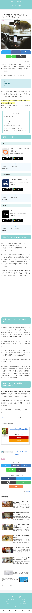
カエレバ (21, 434)
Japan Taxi (9, 121)
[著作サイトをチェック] (8, 478)
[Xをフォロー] (23, 478)
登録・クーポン (9, 116)
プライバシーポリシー (16, 606)
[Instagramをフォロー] (8, 482)
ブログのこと (23, 603)
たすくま (8, 601)
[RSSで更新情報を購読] (16, 486)
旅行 (4, 458)
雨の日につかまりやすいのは (13, 125)
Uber (8, 123)
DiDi (8, 119)
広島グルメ (23, 599)
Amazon (19, 440)
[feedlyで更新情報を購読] (23, 482)
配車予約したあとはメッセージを (14, 128)
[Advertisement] (16, 298)
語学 (8, 603)
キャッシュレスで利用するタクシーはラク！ (16, 130)
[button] (21, 56)
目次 (14, 113)
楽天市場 (19, 437)
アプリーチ (25, 153)
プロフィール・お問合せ (8, 599)
